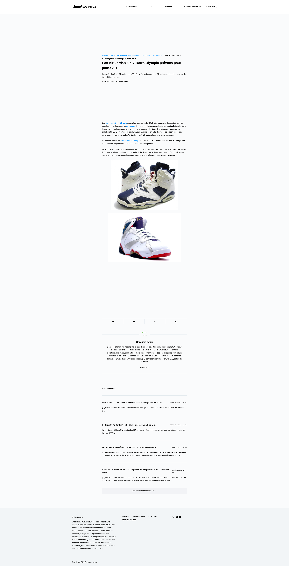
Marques (168, 6)
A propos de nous (138, 517)
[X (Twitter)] (133, 321)
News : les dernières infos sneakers (125, 56)
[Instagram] (180, 517)
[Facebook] (112, 321)
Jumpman (130, 126)
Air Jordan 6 (157, 56)
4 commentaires (122, 82)
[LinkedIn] (176, 321)
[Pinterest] (155, 321)
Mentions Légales (129, 520)
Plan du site (152, 517)
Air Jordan (146, 56)
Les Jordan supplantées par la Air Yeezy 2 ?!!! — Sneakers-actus (129, 447)
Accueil (105, 56)
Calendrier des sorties (192, 6)
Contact (125, 517)
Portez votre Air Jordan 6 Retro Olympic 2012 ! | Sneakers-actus (129, 425)
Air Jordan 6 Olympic (131, 141)
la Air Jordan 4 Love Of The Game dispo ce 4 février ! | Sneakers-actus (132, 402)
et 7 (116, 123)
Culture (151, 6)
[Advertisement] (144, 30)
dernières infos (131, 6)
